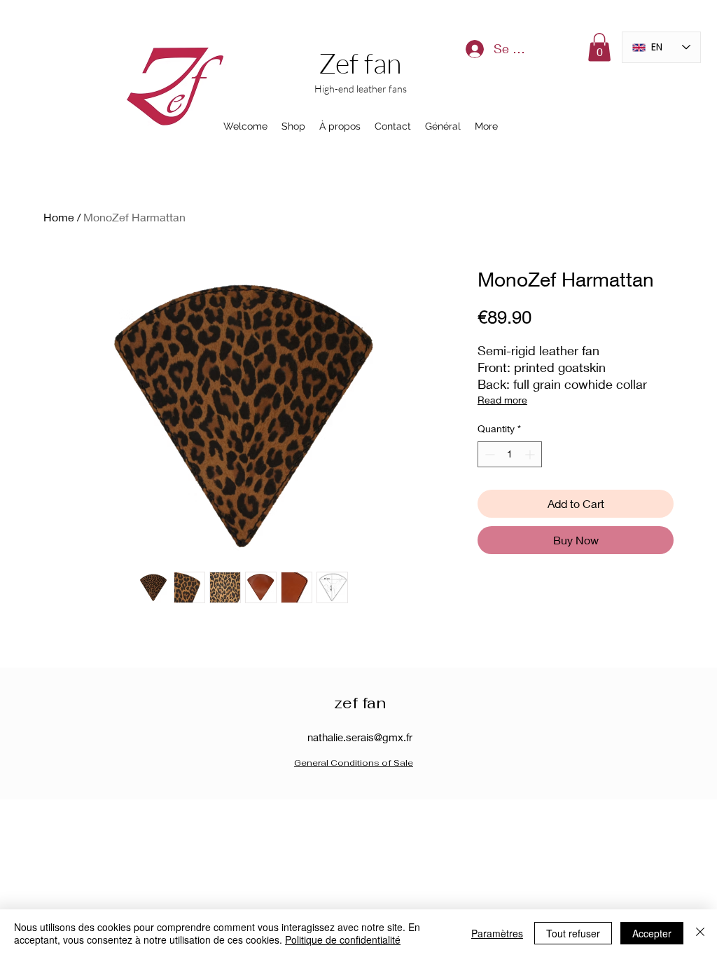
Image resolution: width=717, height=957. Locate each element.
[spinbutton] (509, 454)
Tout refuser (573, 933)
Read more (502, 400)
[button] (599, 47)
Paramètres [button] (497, 933)
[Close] (700, 933)
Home (58, 216)
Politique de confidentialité (343, 939)
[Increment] (531, 454)
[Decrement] (488, 454)
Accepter (651, 933)
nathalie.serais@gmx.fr (359, 737)
